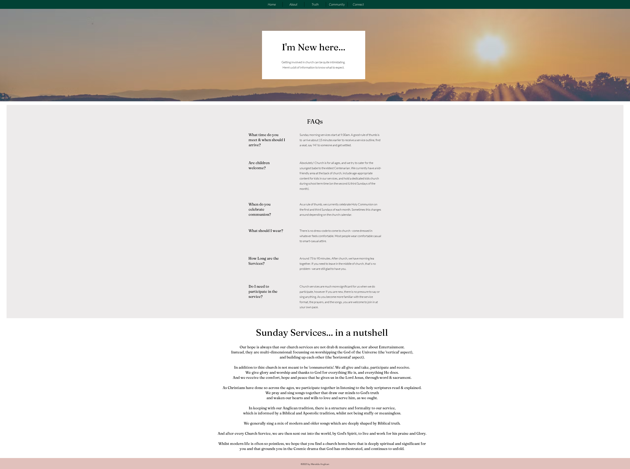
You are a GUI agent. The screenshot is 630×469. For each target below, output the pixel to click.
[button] (293, 4)
